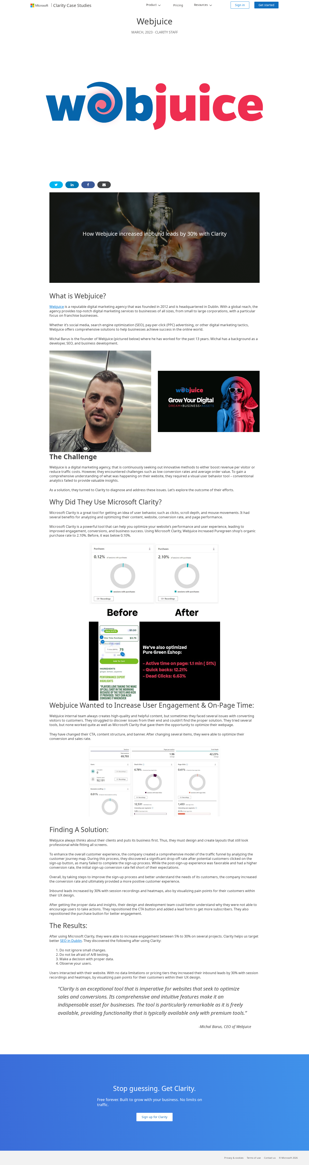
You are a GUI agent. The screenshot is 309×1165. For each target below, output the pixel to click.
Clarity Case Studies (72, 5)
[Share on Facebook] (88, 184)
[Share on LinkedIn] (72, 184)
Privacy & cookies (233, 1157)
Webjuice (56, 306)
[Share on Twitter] (56, 184)
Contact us (270, 1157)
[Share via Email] (104, 184)
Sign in (240, 5)
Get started (266, 5)
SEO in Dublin (71, 940)
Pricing (178, 5)
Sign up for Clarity (154, 1117)
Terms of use (254, 1157)
